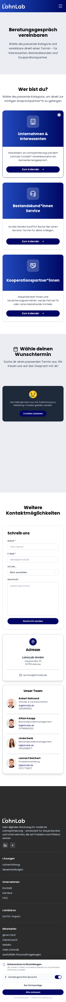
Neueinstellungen (12, 869)
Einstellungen (22, 997)
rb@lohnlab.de (26, 705)
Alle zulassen (33, 992)
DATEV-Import (11, 916)
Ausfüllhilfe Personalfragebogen (21, 954)
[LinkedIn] (5, 845)
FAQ (5, 898)
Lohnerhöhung (11, 864)
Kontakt (7, 888)
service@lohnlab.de (35, 675)
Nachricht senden (33, 621)
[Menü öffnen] (60, 6)
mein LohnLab (10, 949)
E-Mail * (12, 553)
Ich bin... (12, 566)
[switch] (58, 977)
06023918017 (25, 748)
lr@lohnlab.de (26, 765)
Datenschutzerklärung (41, 997)
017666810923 (26, 728)
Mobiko (6, 945)
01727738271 (25, 768)
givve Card (8, 935)
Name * (12, 540)
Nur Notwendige (33, 985)
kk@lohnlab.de (26, 725)
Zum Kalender (30, 169)
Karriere (7, 893)
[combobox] (33, 572)
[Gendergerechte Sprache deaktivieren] (12, 845)
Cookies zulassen (33, 413)
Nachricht (13, 579)
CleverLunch (9, 940)
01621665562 (25, 708)
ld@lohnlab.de (26, 745)
